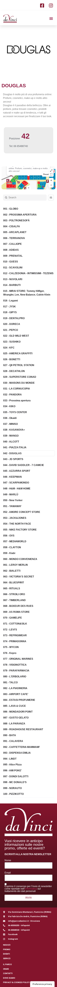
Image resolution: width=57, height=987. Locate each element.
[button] (51, 18)
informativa (31, 888)
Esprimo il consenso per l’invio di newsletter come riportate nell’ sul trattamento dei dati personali (28, 888)
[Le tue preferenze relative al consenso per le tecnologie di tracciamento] (42, 984)
